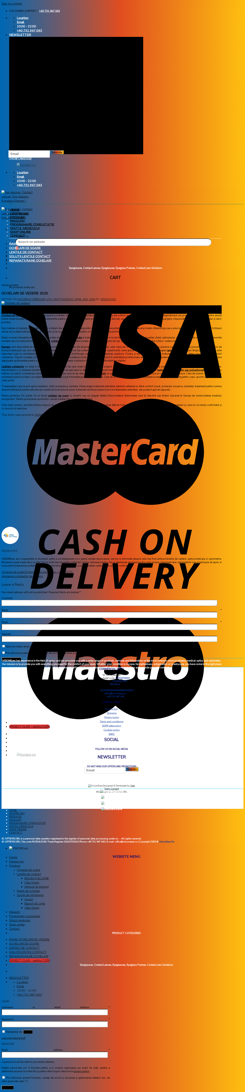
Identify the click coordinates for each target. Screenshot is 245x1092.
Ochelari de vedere (10, 284)
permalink (87, 415)
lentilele (77, 337)
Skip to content (12, 4)
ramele (68, 337)
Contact (17, 235)
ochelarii (56, 341)
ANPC (112, 734)
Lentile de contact (29, 874)
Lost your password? (13, 1038)
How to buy (111, 708)
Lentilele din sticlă (95, 373)
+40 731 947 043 (49, 11)
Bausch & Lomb (34, 903)
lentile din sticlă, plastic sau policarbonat (180, 370)
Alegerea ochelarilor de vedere (22, 576)
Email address (56, 1050)
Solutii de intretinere (30, 895)
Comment (7, 598)
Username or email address (56, 1007)
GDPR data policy (111, 725)
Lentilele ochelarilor (13, 366)
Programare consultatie (32, 224)
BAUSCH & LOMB (36, 878)
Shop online (20, 232)
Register (7, 1087)
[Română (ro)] (26, 165)
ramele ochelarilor (177, 350)
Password (56, 1019)
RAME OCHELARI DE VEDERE (30, 244)
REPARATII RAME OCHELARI (30, 261)
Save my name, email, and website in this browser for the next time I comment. (49, 646)
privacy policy (81, 1071)
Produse (17, 217)
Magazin (17, 221)
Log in (27, 1031)
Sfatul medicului (24, 228)
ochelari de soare (58, 395)
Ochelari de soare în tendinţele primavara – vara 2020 (37, 572)
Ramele (6, 347)
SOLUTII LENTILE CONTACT (30, 256)
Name (112, 610)
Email (112, 622)
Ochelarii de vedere (13, 315)
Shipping (112, 713)
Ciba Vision (31, 882)
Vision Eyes (108, 299)
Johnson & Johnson (36, 887)
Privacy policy (111, 717)
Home (14, 210)
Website (6, 634)
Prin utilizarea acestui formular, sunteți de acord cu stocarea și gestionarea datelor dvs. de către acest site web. (68, 653)
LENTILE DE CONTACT (26, 252)
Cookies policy (112, 729)
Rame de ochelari (28, 891)
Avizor (28, 899)
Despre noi (19, 214)
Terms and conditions (111, 721)
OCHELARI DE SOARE (25, 248)
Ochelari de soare (28, 870)
